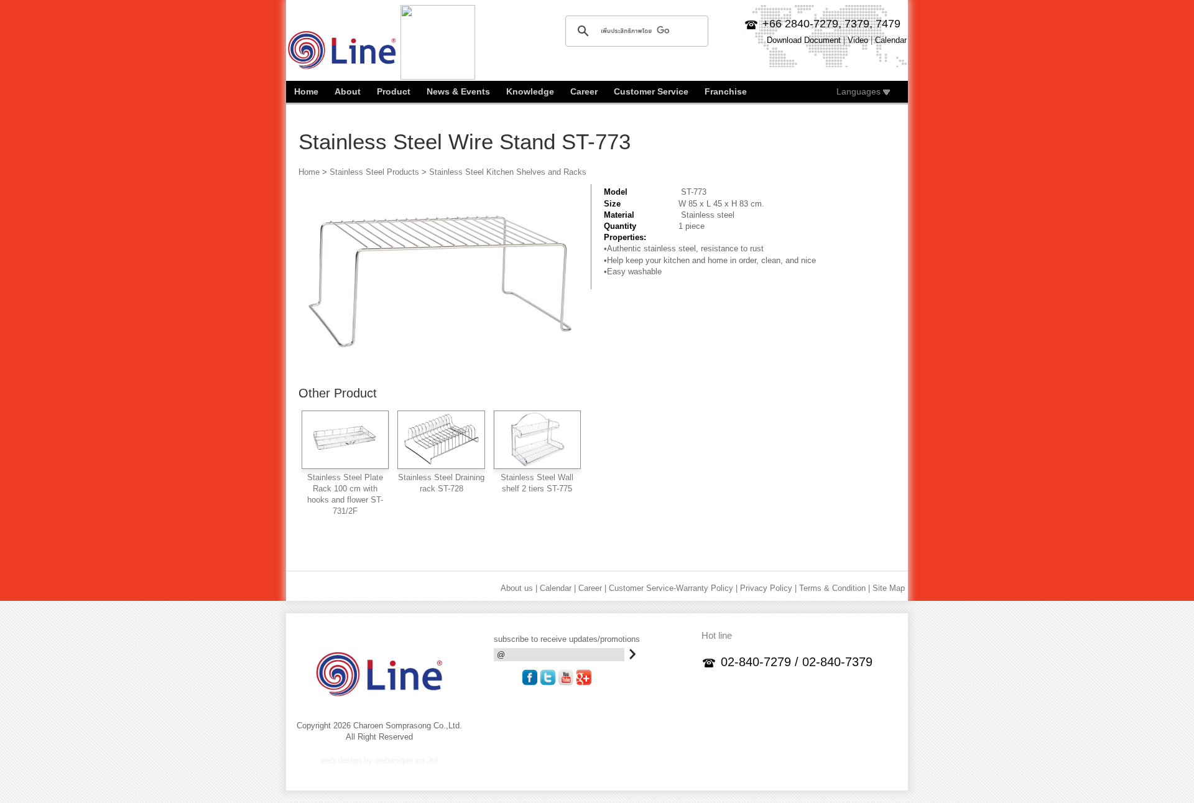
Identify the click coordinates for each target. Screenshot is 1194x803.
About (348, 91)
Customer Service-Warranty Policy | (673, 588)
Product (393, 91)
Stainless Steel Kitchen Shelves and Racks (507, 172)
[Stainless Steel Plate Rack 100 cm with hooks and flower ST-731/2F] (345, 464)
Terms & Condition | (834, 588)
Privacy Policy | (768, 588)
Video (858, 40)
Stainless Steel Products (374, 172)
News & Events (458, 91)
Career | (592, 588)
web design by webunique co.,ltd (379, 760)
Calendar (891, 40)
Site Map (888, 588)
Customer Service (651, 91)
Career (584, 91)
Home (306, 91)
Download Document (804, 40)
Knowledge (530, 91)
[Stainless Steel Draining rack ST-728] (440, 464)
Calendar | (558, 588)
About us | (519, 588)
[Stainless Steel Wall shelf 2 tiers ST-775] (537, 464)
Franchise (726, 91)
